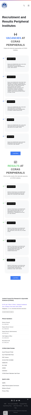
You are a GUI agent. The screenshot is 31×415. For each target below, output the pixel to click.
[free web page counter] (8, 312)
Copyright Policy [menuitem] (23, 403)
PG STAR (4, 365)
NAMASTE (4, 362)
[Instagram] (14, 400)
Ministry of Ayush (6, 388)
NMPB (3, 383)
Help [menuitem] (15, 407)
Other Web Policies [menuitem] (17, 405)
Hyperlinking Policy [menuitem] (7, 405)
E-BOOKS (4, 370)
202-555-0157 (5, 333)
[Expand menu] (28, 5)
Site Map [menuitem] (26, 405)
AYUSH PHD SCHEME (7, 360)
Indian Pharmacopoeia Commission (10, 385)
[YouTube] (19, 400)
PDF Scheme (5, 357)
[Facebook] (12, 400)
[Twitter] (16, 400)
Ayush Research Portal (7, 352)
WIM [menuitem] (5, 403)
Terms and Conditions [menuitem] (13, 403)
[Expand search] (24, 5)
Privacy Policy (5, 391)
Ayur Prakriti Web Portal (7, 354)
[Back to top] (28, 399)
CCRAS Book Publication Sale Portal (11, 373)
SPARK (4, 368)
